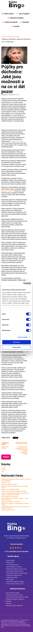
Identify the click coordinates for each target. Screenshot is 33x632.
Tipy (2, 471)
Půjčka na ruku (6, 482)
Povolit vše (16, 342)
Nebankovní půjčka (17, 18)
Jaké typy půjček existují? (9, 484)
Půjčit (6, 457)
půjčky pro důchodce (7, 191)
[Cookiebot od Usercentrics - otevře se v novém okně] (23, 283)
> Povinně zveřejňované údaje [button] (14, 595)
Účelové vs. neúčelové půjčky (10, 489)
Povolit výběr (16, 347)
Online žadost (9, 14)
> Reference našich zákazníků (14, 605)
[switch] (28, 319)
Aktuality (26, 22)
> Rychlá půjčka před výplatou (14, 571)
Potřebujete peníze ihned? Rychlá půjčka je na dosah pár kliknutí (15, 507)
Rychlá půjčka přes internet (9, 496)
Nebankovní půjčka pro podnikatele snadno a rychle (15, 504)
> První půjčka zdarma (12, 564)
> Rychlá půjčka (10, 560)
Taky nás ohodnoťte (16, 547)
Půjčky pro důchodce (16, 141)
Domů (4, 36)
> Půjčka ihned (10, 562)
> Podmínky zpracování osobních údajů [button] (16, 597)
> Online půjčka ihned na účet (14, 584)
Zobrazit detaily (22, 337)
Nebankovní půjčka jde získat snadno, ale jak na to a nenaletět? (16, 479)
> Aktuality (8, 603)
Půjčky (16, 36)
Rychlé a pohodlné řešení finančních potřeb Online (14, 486)
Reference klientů (11, 22)
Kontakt (16, 26)
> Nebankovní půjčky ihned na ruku (16, 569)
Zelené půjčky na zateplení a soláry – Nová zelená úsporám (14, 499)
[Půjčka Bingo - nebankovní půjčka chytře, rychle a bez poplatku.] (16, 527)
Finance (3, 470)
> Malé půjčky (10, 579)
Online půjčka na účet (8, 510)
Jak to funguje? (24, 14)
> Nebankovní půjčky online (14, 575)
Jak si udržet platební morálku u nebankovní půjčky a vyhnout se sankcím (15, 493)
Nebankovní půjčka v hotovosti (10, 501)
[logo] (16, 4)
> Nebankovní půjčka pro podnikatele (17, 573)
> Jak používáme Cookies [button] (12, 593)
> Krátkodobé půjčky (12, 577)
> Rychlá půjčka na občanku (14, 567)
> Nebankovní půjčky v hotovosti (15, 581)
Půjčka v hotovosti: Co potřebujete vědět (13, 491)
